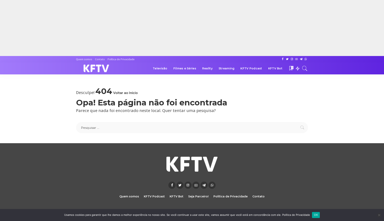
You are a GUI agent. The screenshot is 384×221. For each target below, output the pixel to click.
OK (316, 214)
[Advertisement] (120, 28)
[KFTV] (96, 68)
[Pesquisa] (305, 68)
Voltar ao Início (125, 93)
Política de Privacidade (296, 214)
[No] (379, 215)
